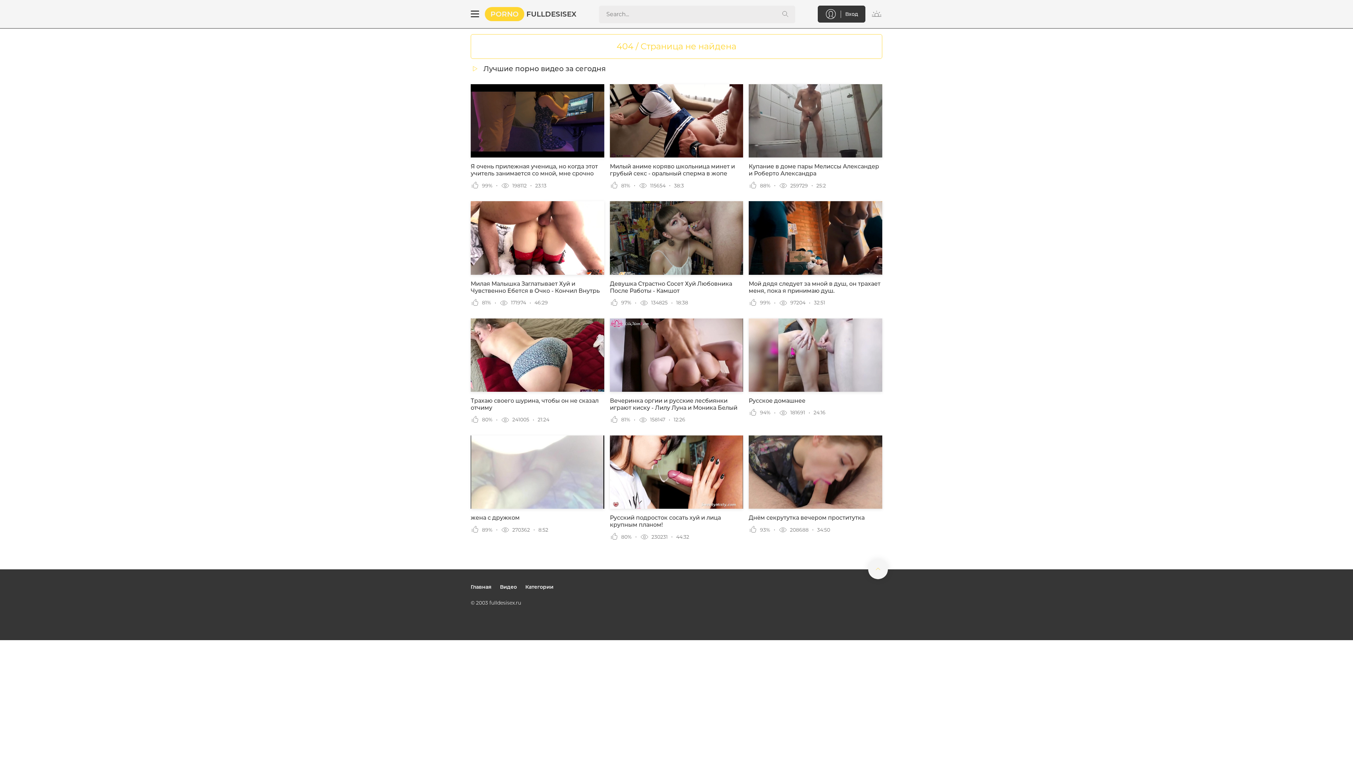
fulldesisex (533, 14)
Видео (508, 587)
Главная (481, 587)
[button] (475, 14)
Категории (539, 587)
